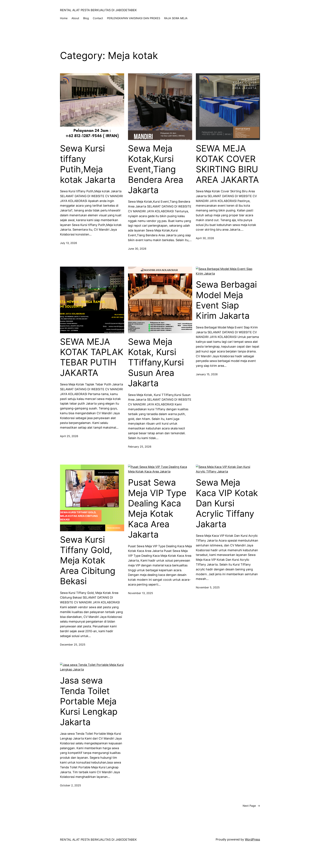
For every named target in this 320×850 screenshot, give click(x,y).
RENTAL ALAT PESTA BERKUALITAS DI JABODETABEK (98, 10)
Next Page (251, 805)
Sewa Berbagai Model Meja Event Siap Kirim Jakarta (226, 300)
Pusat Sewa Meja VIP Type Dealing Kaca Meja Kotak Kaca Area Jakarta (157, 508)
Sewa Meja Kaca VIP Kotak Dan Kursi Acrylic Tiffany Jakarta (227, 503)
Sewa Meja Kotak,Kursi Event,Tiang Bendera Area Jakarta (155, 169)
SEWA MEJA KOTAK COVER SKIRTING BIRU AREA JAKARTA (227, 164)
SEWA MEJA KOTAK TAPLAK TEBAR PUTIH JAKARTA (91, 357)
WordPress (252, 839)
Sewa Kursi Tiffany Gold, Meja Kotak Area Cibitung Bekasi (87, 561)
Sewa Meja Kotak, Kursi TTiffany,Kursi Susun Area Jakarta (156, 363)
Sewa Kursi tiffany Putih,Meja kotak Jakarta (87, 164)
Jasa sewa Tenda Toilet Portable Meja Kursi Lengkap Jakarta (89, 701)
